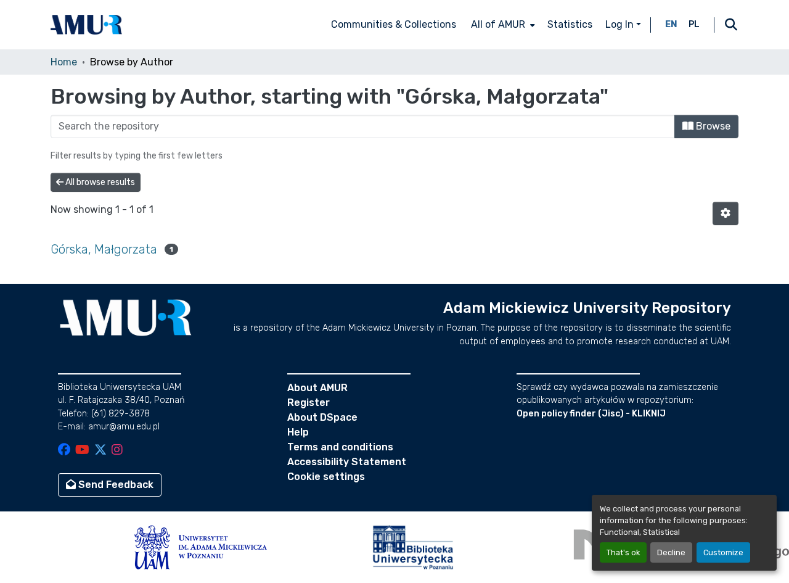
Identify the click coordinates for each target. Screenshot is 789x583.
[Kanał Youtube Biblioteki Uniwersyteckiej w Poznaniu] (82, 451)
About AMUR (317, 388)
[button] (86, 25)
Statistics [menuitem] (569, 24)
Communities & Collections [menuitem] (393, 24)
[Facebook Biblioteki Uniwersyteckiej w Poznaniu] (64, 451)
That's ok (623, 552)
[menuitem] (501, 24)
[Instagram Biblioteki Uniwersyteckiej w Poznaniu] (117, 451)
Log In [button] (620, 24)
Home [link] (64, 62)
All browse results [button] (99, 182)
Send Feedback (114, 484)
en (671, 24)
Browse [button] (711, 126)
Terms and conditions (340, 447)
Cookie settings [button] (326, 476)
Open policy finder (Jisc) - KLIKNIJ (591, 413)
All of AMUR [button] (498, 24)
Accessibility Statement (346, 462)
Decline (671, 552)
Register (308, 402)
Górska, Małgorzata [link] (104, 249)
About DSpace (322, 417)
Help (298, 432)
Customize (723, 552)
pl (694, 24)
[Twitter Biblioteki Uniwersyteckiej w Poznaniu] (100, 451)
